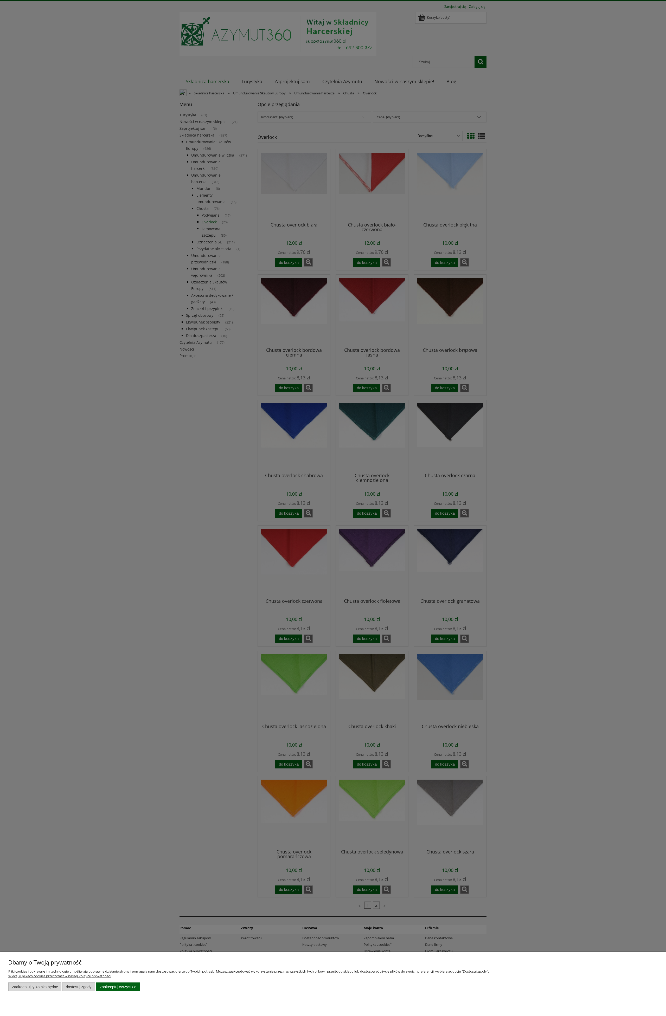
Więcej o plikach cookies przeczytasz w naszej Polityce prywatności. (59, 976)
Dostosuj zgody (79, 987)
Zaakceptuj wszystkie (118, 987)
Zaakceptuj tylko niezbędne (35, 987)
